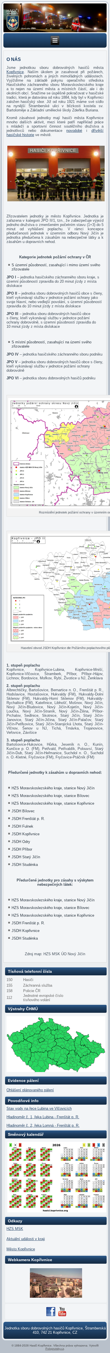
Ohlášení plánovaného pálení (30, 1090)
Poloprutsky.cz (54, 1348)
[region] (55, 17)
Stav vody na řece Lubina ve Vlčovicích (39, 1108)
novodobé (74, 130)
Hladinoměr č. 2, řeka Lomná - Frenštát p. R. (43, 1125)
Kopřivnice (15, 72)
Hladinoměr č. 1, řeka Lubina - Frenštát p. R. (42, 1117)
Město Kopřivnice (20, 1249)
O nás (13, 59)
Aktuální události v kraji (25, 1239)
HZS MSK (14, 1229)
